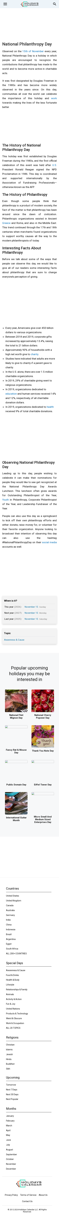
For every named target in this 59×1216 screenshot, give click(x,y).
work (54, 98)
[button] (5, 4)
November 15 (31, 607)
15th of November (33, 51)
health (50, 406)
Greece (6, 223)
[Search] (55, 4)
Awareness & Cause (14, 639)
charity (34, 354)
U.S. (54, 165)
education (11, 393)
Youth (5, 499)
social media (49, 542)
